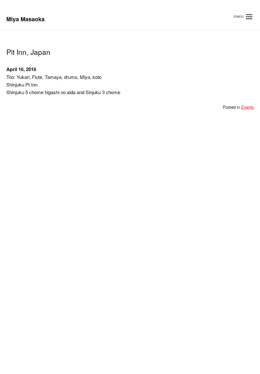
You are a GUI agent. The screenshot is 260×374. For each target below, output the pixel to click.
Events (247, 107)
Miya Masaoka (25, 19)
